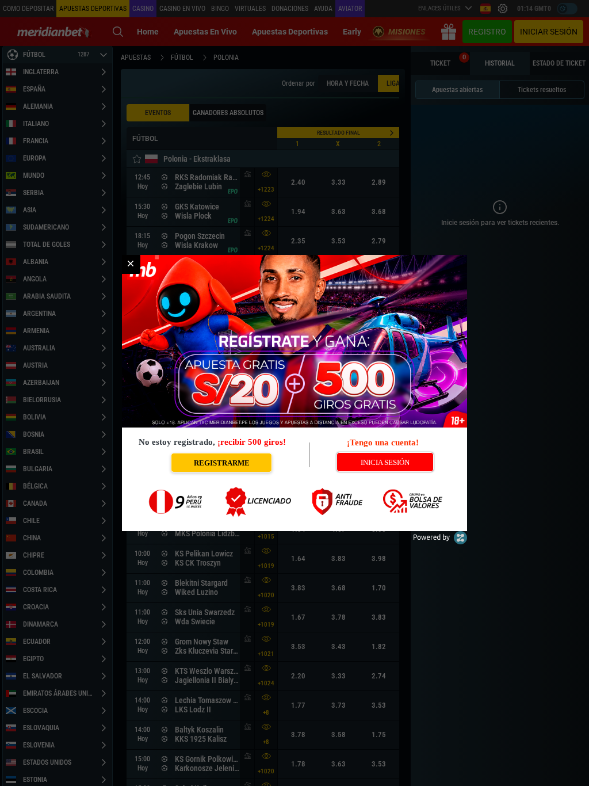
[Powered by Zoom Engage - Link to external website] (440, 541)
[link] (130, 264)
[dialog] (294, 393)
